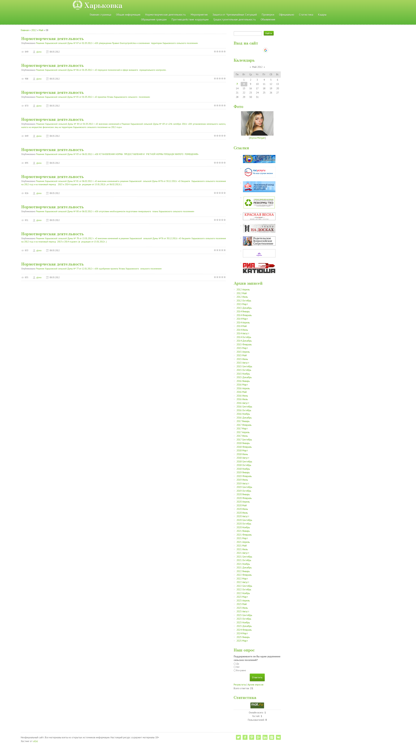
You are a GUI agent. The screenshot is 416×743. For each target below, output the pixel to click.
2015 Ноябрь (243, 373)
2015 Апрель (243, 351)
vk (278, 737)
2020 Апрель (243, 501)
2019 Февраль (244, 476)
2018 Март (242, 450)
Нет (238, 667)
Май (41, 30)
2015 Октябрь (243, 370)
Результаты (240, 684)
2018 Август (242, 457)
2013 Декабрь (244, 307)
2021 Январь (243, 530)
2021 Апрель (243, 542)
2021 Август (242, 552)
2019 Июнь (242, 479)
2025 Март (242, 640)
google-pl (258, 737)
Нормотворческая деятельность (52, 38)
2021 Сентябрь (244, 556)
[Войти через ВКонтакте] (248, 50)
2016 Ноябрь (243, 413)
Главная (25, 30)
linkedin (265, 737)
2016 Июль (242, 399)
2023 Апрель (243, 600)
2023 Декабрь (244, 626)
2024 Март (242, 633)
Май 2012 (257, 66)
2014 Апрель (243, 322)
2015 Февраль (244, 344)
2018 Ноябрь (243, 468)
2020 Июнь (242, 509)
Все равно (241, 670)
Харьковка (103, 5)
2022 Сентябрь (244, 585)
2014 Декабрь (244, 340)
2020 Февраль (244, 498)
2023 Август (242, 611)
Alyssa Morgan (257, 137)
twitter (238, 737)
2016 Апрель (243, 388)
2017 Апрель (243, 432)
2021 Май (241, 545)
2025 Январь (243, 637)
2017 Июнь (242, 435)
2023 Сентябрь (244, 615)
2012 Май (241, 293)
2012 (33, 30)
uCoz (35, 741)
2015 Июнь (242, 359)
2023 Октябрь (243, 618)
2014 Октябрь (243, 337)
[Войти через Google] (265, 50)
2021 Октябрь (243, 560)
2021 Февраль (244, 534)
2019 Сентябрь (244, 487)
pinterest (251, 737)
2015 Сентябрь (244, 366)
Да (237, 663)
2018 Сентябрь (244, 461)
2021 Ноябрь (243, 563)
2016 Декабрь (244, 417)
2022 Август (242, 582)
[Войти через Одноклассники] (271, 50)
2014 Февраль (244, 315)
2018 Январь (243, 443)
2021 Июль (242, 549)
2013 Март (242, 304)
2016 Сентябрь (244, 406)
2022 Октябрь (243, 589)
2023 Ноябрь (243, 622)
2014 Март (242, 318)
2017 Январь (243, 421)
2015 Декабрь (244, 377)
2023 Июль (242, 607)
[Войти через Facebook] (254, 50)
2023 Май (241, 604)
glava (38, 51)
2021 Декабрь (244, 567)
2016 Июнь (242, 395)
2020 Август (242, 516)
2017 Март (242, 428)
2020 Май (241, 505)
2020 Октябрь (243, 523)
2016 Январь (243, 381)
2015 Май (241, 355)
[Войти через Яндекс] (259, 50)
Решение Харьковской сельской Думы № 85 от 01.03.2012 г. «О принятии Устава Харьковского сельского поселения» (93, 96)
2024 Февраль (244, 629)
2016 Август (242, 403)
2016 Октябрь (243, 410)
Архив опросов (255, 684)
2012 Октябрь (243, 300)
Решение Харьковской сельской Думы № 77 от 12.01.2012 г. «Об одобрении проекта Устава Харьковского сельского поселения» (99, 268)
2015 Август (242, 362)
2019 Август (242, 483)
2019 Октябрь (243, 490)
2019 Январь (243, 472)
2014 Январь (243, 311)
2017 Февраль (244, 424)
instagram (271, 737)
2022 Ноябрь (243, 593)
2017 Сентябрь (244, 439)
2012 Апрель (243, 289)
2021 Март (242, 538)
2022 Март (242, 578)
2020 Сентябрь (244, 520)
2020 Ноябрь (243, 527)
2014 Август (242, 333)
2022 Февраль (244, 574)
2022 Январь (243, 571)
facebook (245, 737)
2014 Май (241, 326)
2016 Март (242, 384)
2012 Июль (242, 296)
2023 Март (242, 596)
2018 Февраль (244, 446)
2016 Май (241, 391)
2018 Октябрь (243, 465)
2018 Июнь (242, 454)
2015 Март (242, 348)
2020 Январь (243, 494)
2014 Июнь (242, 329)
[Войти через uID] (243, 50)
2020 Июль (242, 512)
